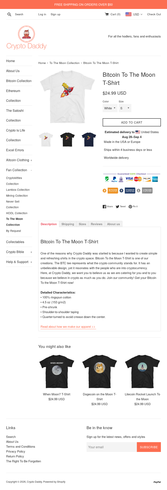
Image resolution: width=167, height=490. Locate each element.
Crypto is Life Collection (15, 135)
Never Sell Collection (12, 204)
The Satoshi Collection (15, 115)
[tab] (48, 224)
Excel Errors (15, 150)
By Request (13, 231)
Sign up (55, 14)
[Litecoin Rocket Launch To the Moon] (142, 371)
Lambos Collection (18, 189)
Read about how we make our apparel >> (68, 326)
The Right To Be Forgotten (23, 461)
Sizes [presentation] (82, 224)
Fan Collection (19, 170)
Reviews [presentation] (96, 224)
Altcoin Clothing (19, 160)
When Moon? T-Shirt (56, 394)
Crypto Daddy (34, 481)
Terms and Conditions (20, 446)
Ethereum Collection (13, 95)
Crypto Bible (19, 251)
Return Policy (15, 456)
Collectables (15, 241)
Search (11, 436)
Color (106, 101)
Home (10, 60)
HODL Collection (16, 213)
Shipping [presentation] (68, 224)
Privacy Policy (15, 451)
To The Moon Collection (14, 222)
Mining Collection (17, 195)
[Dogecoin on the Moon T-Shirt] (99, 371)
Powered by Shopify (54, 481)
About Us (13, 70)
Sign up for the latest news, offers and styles (116, 436)
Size (121, 101)
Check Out (154, 14)
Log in (42, 14)
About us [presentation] (113, 224)
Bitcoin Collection (19, 80)
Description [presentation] (49, 224)
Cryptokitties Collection (14, 181)
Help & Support (19, 261)
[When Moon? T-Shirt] (56, 371)
